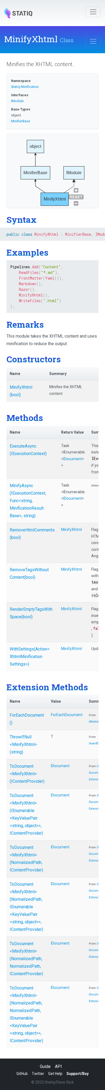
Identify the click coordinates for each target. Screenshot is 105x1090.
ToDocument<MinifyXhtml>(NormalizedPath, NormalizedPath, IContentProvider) (26, 958)
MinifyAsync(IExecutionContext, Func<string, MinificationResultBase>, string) (28, 500)
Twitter (38, 1073)
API (58, 1066)
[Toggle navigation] (93, 11)
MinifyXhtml (71, 529)
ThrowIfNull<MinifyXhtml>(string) (23, 744)
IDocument (72, 459)
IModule (17, 101)
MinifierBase (20, 121)
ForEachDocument (66, 715)
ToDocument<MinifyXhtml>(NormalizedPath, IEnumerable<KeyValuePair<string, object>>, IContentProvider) (26, 907)
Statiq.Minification (25, 87)
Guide (45, 1066)
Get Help (55, 1073)
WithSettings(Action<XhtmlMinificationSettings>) (30, 656)
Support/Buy (77, 1073)
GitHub (22, 1073)
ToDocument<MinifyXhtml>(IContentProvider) (27, 774)
